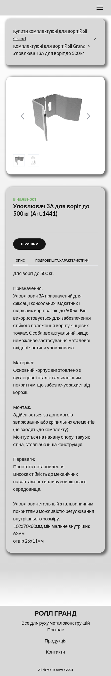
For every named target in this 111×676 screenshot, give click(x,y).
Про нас (55, 629)
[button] (29, 244)
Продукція (56, 640)
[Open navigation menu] (99, 8)
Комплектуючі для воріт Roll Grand (49, 46)
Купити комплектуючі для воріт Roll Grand (50, 34)
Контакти (55, 652)
